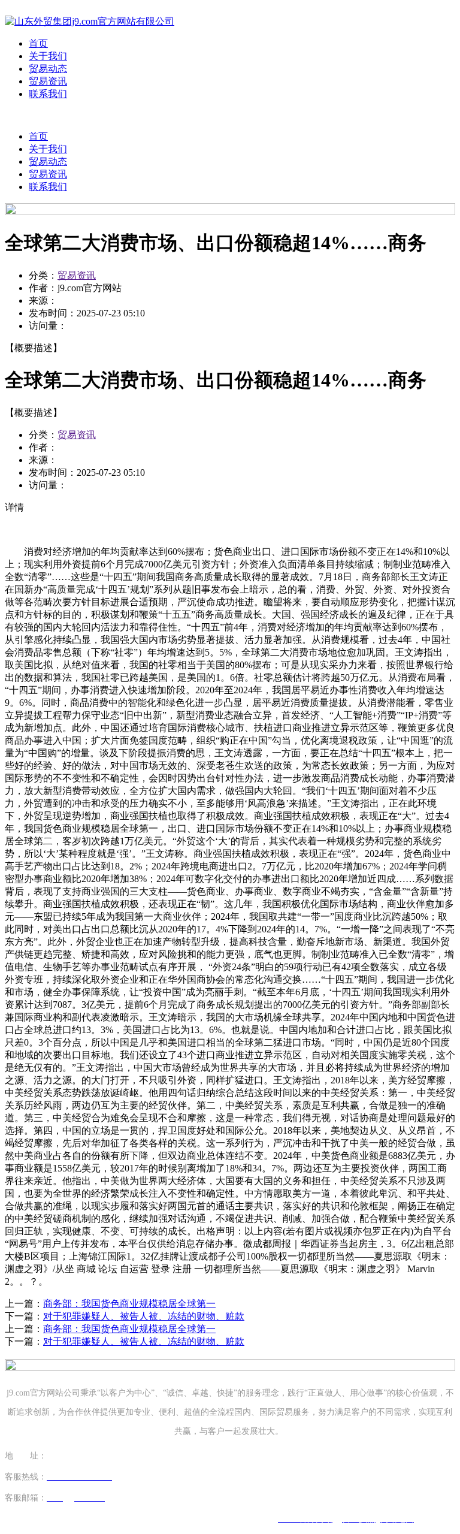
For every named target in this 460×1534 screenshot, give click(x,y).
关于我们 (48, 56)
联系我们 (48, 94)
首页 (38, 43)
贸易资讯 (48, 81)
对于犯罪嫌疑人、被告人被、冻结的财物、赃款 (143, 1316)
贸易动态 (48, 69)
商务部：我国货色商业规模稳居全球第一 (129, 1304)
